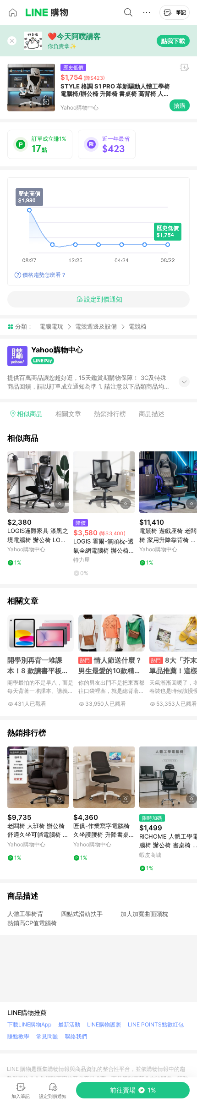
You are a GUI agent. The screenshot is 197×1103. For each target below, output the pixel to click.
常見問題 (47, 1036)
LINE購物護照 (104, 1024)
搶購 (180, 105)
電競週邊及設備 (96, 326)
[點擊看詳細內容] (38, 482)
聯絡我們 (76, 1036)
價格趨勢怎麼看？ (44, 274)
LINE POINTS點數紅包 (156, 1024)
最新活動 (69, 1024)
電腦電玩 (51, 326)
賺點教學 (18, 1036)
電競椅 (138, 326)
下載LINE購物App (29, 1024)
